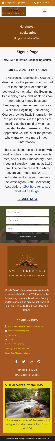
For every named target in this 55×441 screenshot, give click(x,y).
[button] (44, 10)
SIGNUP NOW (28, 199)
